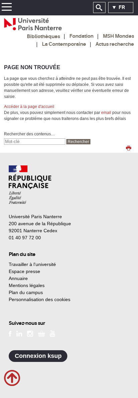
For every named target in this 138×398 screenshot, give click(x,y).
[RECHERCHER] (99, 7)
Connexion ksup (38, 356)
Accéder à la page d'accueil (29, 106)
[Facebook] (10, 333)
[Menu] (6, 7)
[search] (34, 141)
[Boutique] (41, 333)
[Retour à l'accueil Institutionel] (30, 184)
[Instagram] (30, 333)
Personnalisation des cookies (39, 299)
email (106, 112)
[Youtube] (52, 333)
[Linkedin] (19, 333)
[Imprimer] (128, 149)
